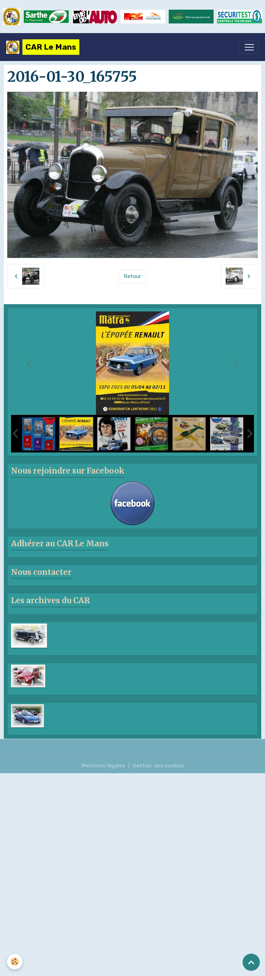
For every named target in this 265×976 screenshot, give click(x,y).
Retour (132, 276)
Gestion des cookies (158, 765)
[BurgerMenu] (249, 47)
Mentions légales (103, 765)
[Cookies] (14, 961)
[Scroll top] (251, 962)
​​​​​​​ (239, 16)
